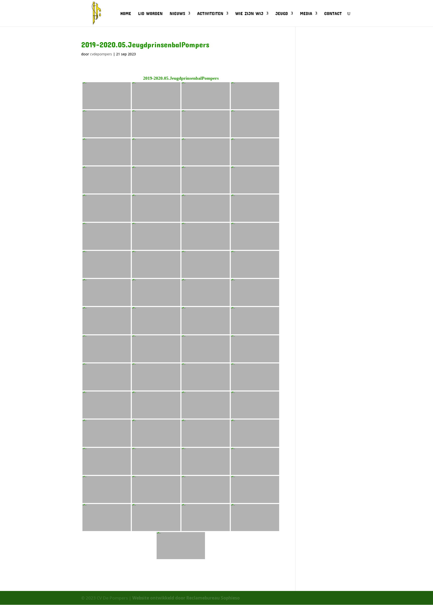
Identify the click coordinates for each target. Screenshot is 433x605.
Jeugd (281, 14)
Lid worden (150, 14)
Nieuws (177, 14)
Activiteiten (210, 14)
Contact (333, 14)
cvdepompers (101, 54)
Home (125, 14)
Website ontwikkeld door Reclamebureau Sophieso (186, 598)
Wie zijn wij (249, 14)
